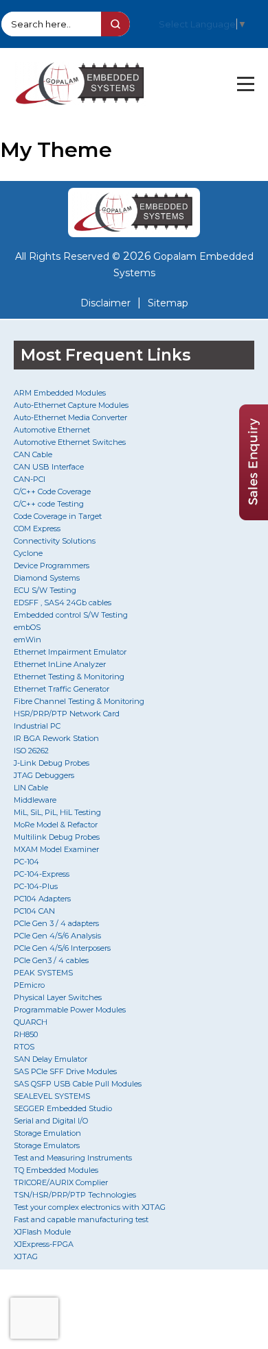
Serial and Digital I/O (51, 1121)
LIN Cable (31, 787)
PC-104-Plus (36, 886)
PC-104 (26, 861)
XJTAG (26, 1256)
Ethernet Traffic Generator (61, 689)
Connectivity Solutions (55, 541)
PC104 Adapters (42, 898)
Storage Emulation (47, 1133)
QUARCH (30, 1022)
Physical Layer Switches (58, 997)
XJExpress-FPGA (44, 1244)
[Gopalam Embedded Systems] (134, 212)
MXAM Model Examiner (56, 849)
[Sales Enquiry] (253, 516)
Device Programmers (51, 565)
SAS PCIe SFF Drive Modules (65, 1071)
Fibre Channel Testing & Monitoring (79, 701)
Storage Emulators (47, 1145)
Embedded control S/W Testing (71, 615)
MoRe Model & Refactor (56, 824)
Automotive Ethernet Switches (70, 442)
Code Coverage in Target (58, 516)
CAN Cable (33, 454)
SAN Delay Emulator (50, 1059)
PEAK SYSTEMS (43, 972)
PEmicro (29, 985)
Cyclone (28, 553)
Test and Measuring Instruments (73, 1158)
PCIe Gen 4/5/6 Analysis (57, 935)
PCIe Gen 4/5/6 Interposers (62, 948)
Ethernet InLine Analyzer (60, 664)
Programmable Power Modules (70, 1009)
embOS (27, 627)
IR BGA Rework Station (56, 738)
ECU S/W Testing (45, 590)
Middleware (35, 800)
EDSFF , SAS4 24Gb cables (62, 602)
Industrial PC (37, 726)
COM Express (37, 528)
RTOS (24, 1047)
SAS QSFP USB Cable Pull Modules (78, 1084)
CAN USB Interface (49, 467)
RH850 (26, 1034)
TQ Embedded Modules (56, 1170)
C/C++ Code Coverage (52, 491)
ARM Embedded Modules (60, 393)
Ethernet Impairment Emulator (70, 652)
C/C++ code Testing (49, 504)
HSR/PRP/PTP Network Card (67, 713)
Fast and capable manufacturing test (81, 1219)
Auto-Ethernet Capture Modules (71, 405)
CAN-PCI (29, 479)
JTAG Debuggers (44, 775)
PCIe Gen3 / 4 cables (51, 960)
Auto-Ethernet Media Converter (70, 417)
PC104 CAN (34, 911)
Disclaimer (105, 303)
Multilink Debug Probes (57, 837)
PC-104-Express (41, 874)
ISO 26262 (31, 750)
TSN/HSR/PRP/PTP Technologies (75, 1195)
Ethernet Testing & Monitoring (69, 676)
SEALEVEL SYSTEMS (52, 1096)
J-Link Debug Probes (51, 763)
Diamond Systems (47, 578)
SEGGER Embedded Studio (63, 1108)
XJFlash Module (42, 1232)
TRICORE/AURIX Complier (61, 1182)
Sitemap (168, 303)
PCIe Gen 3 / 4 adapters (56, 923)
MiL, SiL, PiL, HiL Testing (57, 812)
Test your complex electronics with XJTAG (90, 1207)
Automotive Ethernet (52, 430)
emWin (27, 639)
